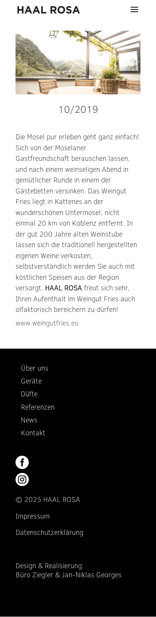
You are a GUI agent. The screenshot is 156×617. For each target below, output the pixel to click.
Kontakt (33, 433)
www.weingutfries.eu (47, 323)
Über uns (34, 368)
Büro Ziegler (34, 575)
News (29, 420)
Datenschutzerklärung (49, 532)
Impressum (33, 516)
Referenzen (38, 407)
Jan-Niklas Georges (92, 575)
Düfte (29, 394)
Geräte (31, 381)
